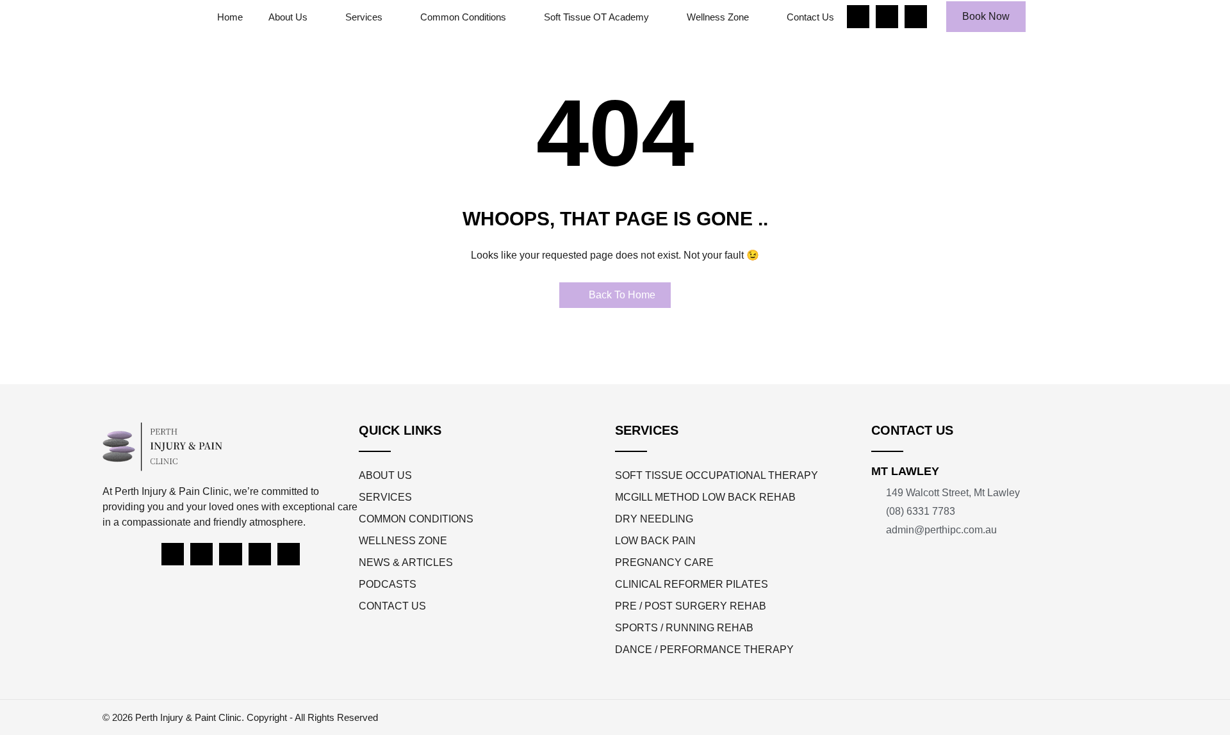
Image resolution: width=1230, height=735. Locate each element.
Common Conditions (463, 17)
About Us (288, 17)
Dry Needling (654, 518)
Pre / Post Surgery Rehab (690, 606)
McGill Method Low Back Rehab (705, 497)
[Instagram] (887, 16)
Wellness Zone (718, 17)
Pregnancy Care (664, 562)
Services (363, 17)
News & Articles (406, 562)
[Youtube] (916, 16)
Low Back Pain (655, 540)
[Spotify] (260, 554)
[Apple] (288, 554)
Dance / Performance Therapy (704, 649)
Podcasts (387, 584)
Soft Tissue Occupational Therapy (716, 475)
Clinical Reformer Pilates (691, 584)
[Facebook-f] (858, 16)
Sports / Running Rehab (684, 627)
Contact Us (810, 17)
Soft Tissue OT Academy (596, 17)
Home (230, 17)
